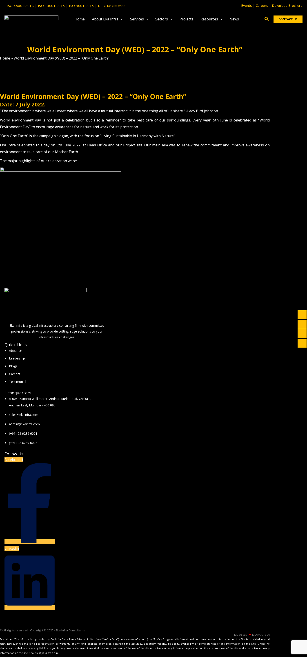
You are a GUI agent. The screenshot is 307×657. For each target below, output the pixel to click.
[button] (120, 19)
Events (246, 5)
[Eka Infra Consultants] (31, 18)
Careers (262, 5)
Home (5, 58)
